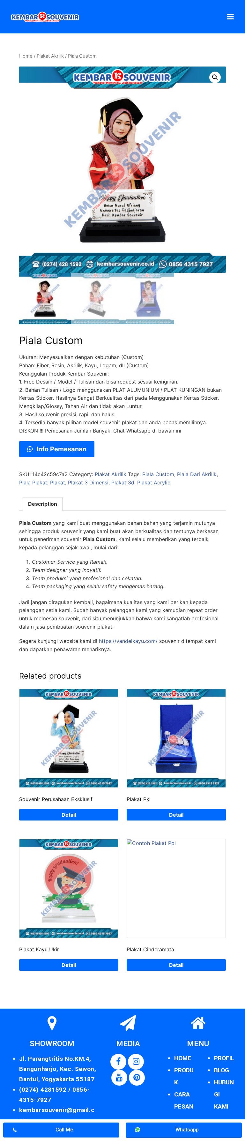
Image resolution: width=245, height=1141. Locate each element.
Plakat (57, 482)
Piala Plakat (33, 482)
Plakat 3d (122, 482)
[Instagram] (136, 1062)
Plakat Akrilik (50, 56)
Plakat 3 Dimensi (88, 482)
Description (42, 504)
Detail (69, 815)
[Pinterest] (137, 1078)
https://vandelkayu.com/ (128, 641)
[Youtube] (119, 1078)
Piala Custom (158, 474)
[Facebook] (118, 1062)
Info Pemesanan (60, 449)
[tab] (43, 504)
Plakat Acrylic (153, 482)
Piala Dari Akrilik (197, 474)
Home (26, 56)
